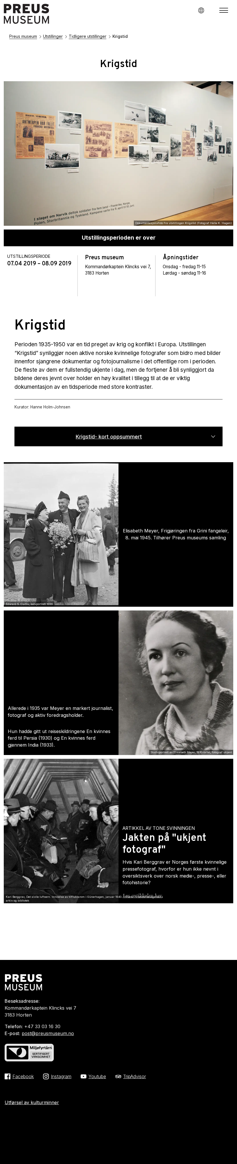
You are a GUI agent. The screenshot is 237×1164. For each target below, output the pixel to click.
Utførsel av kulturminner (32, 1102)
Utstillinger (53, 36)
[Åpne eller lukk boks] (213, 436)
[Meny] (223, 10)
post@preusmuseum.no (48, 1033)
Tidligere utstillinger (87, 36)
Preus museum (23, 36)
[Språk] (201, 10)
